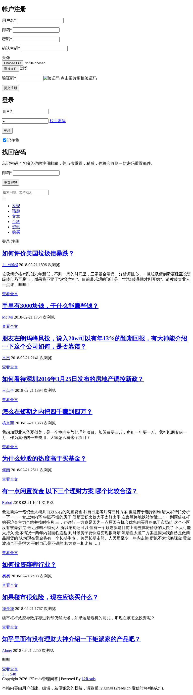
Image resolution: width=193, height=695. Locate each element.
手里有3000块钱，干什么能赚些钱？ (50, 305)
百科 (16, 221)
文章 (16, 216)
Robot (7, 502)
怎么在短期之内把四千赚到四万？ (47, 411)
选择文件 (10, 68)
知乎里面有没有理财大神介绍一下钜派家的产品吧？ (71, 639)
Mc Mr (7, 317)
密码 (7, 39)
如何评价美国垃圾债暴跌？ (38, 253)
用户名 (9, 20)
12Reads (88, 679)
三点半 (8, 390)
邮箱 (7, 30)
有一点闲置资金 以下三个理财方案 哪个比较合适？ (70, 491)
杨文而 (8, 423)
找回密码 (58, 121)
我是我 (8, 608)
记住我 (13, 140)
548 (13, 674)
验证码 (9, 78)
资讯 (16, 227)
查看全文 (10, 294)
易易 (6, 576)
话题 (16, 211)
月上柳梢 (10, 265)
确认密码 (11, 48)
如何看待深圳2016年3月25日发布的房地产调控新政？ (73, 379)
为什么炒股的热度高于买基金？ (44, 458)
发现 (16, 206)
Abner (7, 650)
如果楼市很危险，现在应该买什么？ (50, 597)
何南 (6, 470)
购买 (16, 232)
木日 (6, 358)
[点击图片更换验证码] (51, 78)
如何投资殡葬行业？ (29, 564)
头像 (6, 57)
